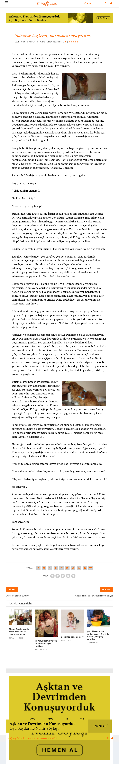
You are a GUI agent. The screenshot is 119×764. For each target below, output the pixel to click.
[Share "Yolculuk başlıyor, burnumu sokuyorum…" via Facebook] (38, 568)
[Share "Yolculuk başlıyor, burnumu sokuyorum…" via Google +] (50, 568)
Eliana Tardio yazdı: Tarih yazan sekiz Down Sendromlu (19, 631)
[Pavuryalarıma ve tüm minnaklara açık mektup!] (46, 623)
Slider (49, 41)
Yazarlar (57, 41)
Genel (43, 41)
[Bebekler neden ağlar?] (72, 621)
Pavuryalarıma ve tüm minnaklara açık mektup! (46, 643)
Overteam (44, 738)
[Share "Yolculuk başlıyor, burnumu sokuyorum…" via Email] (85, 568)
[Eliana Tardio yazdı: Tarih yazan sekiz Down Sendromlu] (20, 617)
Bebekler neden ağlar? (72, 637)
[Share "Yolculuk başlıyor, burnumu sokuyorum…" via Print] (90, 568)
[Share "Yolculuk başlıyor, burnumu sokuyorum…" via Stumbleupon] (79, 568)
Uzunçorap (20, 41)
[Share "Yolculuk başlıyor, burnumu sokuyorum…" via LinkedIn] (67, 568)
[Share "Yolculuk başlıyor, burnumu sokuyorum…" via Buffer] (73, 568)
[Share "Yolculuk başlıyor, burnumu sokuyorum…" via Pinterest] (61, 568)
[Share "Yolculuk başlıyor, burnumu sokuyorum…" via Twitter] (44, 568)
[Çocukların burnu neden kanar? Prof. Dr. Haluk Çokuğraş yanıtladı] (98, 618)
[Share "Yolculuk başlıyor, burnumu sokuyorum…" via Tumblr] (56, 568)
